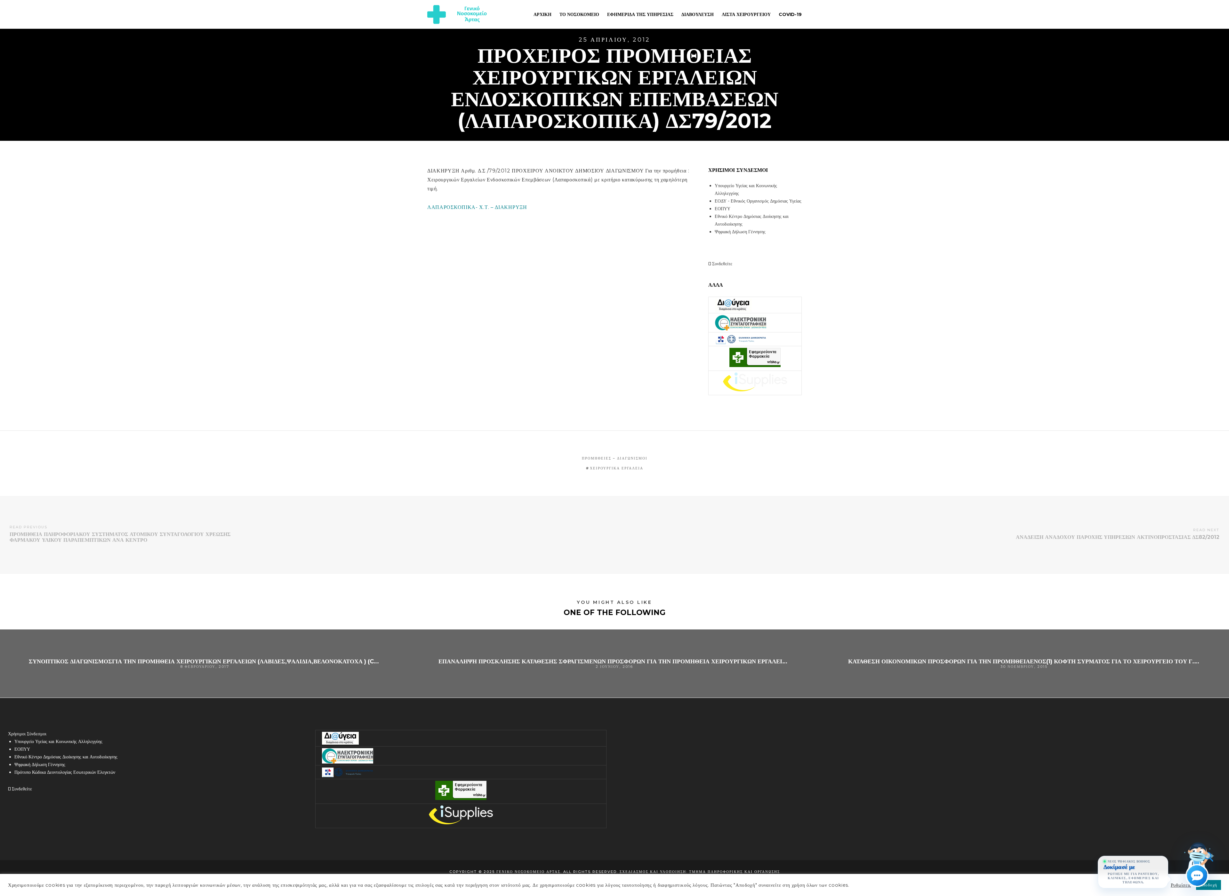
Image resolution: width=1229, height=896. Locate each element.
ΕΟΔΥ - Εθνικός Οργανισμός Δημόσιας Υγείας (758, 201)
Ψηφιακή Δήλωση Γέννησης (740, 232)
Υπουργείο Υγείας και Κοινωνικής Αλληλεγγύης (58, 741)
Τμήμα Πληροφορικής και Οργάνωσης (734, 871)
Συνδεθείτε (721, 264)
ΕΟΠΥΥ (722, 209)
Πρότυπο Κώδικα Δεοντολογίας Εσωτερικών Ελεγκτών (64, 772)
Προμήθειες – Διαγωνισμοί (614, 458)
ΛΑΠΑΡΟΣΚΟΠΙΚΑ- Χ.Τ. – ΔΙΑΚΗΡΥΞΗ (477, 207)
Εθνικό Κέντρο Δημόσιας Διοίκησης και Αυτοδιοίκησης (65, 757)
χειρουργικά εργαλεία (616, 468)
